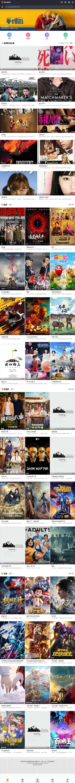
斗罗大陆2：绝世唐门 (33, 706)
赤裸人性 (42, 134)
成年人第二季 (31, 566)
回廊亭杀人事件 (44, 197)
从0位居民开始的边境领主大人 (36, 661)
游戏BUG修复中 (6, 706)
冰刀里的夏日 (5, 292)
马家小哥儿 (55, 337)
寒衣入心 (4, 476)
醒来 (53, 566)
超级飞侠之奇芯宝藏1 (33, 616)
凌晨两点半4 (30, 247)
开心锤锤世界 (5, 750)
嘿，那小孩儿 (31, 381)
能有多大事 (4, 431)
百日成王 (54, 750)
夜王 (53, 247)
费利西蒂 (4, 197)
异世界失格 (30, 750)
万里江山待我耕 (31, 431)
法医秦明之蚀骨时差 (58, 476)
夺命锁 (3, 134)
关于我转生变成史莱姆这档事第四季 (12, 661)
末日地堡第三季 (6, 566)
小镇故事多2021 (56, 381)
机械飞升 (4, 616)
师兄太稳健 (4, 521)
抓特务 (3, 247)
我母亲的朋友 (43, 166)
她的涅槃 (54, 431)
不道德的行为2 (5, 166)
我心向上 (4, 381)
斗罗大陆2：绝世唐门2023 (60, 706)
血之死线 (42, 72)
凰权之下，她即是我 (33, 521)
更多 (71, 43)
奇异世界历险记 (56, 292)
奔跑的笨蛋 (4, 337)
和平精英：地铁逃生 (58, 661)
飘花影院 (6, 2)
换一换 (71, 204)
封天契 (54, 616)
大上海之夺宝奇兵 (32, 337)
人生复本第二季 (31, 476)
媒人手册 (42, 103)
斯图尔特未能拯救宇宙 (58, 521)
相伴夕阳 (4, 72)
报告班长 (4, 103)
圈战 (28, 292)
